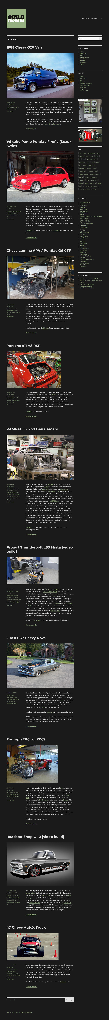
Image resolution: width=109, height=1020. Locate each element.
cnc (17, 490)
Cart (81, 80)
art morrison (10, 697)
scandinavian (94, 180)
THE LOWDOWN (84, 263)
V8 (7, 216)
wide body (11, 402)
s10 (18, 975)
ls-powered (82, 168)
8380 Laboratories (85, 202)
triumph (11, 798)
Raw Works (83, 247)
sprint (16, 213)
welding (81, 189)
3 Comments (10, 316)
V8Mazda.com (37, 620)
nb (7, 601)
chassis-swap (10, 308)
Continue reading (31, 129)
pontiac (12, 213)
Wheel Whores (84, 265)
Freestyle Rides (84, 225)
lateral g (9, 494)
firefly (8, 213)
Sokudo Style (83, 252)
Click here (29, 230)
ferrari (88, 162)
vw (99, 186)
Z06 (40, 800)
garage (98, 162)
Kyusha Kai (83, 234)
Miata (28, 606)
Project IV (82, 60)
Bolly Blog (82, 207)
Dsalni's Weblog (84, 220)
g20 (8, 109)
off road (86, 174)
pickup (28, 905)
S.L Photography (84, 249)
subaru (81, 183)
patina (16, 973)
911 (7, 397)
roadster (16, 796)
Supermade (83, 257)
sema (11, 498)
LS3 (56, 603)
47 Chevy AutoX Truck (26, 927)
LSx (61, 788)
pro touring (10, 701)
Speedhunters (83, 254)
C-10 (69, 902)
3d (7, 489)
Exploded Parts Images (86, 84)
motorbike (82, 171)
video (18, 902)
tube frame (17, 214)
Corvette (45, 800)
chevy (13, 107)
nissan (81, 174)
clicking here (45, 895)
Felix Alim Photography (86, 223)
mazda (16, 597)
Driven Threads (84, 218)
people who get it (95, 174)
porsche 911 (14, 400)
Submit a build (84, 91)
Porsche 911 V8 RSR (24, 346)
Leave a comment (12, 703)
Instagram (94, 18)
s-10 (16, 975)
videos (54, 596)
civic (92, 156)
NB (66, 603)
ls (17, 794)
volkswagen (94, 186)
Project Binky (55, 611)
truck (8, 977)
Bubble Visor (83, 209)
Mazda (70, 603)
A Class (82, 204)
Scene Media (83, 250)
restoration (82, 180)
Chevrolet (63, 982)
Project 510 (83, 59)
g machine (16, 492)
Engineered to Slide (85, 222)
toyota (86, 183)
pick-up (12, 897)
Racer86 (82, 245)
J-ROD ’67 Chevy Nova (26, 638)
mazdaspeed (10, 599)
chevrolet (9, 107)
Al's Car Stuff (83, 206)
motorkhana (10, 973)
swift (12, 214)
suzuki (8, 214)
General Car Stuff (84, 57)
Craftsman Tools (34, 902)
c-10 (8, 895)
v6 (9, 314)
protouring (16, 899)
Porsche (54, 395)
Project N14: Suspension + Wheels (89, 279)
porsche (9, 400)
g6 (16, 310)
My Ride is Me (83, 238)
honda (85, 165)
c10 (10, 895)
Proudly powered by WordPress (24, 1012)
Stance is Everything (85, 256)
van (17, 109)
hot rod (90, 165)
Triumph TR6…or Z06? (26, 739)
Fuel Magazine (84, 227)
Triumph (66, 800)
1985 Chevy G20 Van (24, 47)
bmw (84, 153)
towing (14, 109)
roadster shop (10, 900)
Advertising (83, 78)
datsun (97, 156)
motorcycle (90, 171)
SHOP (81, 89)
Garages (82, 55)
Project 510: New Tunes (86, 286)
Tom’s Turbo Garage (50, 591)
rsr (19, 400)
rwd (88, 180)
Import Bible (83, 231)
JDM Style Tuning (84, 232)
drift (17, 107)
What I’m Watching (52, 589)
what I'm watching (90, 189)
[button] (102, 19)
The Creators (83, 261)
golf (80, 165)
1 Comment (10, 111)
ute (16, 902)
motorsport (46, 489)
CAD (9, 489)
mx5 (19, 599)
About (81, 76)
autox (12, 969)
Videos (17, 591)
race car (13, 496)
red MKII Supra (54, 501)
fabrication (64, 489)
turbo (99, 183)
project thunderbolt (14, 601)
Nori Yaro (82, 240)
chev (15, 308)
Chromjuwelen (84, 211)
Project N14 (83, 62)
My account (83, 87)
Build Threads (10, 104)
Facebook (85, 18)
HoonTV (82, 229)
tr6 (7, 798)
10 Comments (10, 800)
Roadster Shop (54, 491)
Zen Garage (83, 266)
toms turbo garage (12, 602)
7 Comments (10, 502)
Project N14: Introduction (87, 288)
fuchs (14, 398)
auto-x (8, 969)
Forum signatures (85, 85)
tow (10, 109)
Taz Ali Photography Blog (87, 259)
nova (17, 699)
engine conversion (15, 211)
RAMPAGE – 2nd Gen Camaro (32, 429)
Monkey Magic (84, 236)
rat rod (13, 975)
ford (93, 162)
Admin (82, 52)
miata (16, 599)
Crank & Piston (84, 213)
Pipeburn (82, 241)
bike (80, 153)
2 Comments (10, 219)
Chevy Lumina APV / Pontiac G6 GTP (39, 250)
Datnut (82, 214)
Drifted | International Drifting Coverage (91, 216)
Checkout (82, 82)
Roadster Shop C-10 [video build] (35, 837)
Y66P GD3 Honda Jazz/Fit (87, 284)
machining (15, 494)
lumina (9, 312)
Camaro (50, 484)
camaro (13, 489)
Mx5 (31, 606)
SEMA (46, 487)
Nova (61, 700)
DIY (80, 159)
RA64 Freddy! (83, 243)
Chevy (66, 902)
